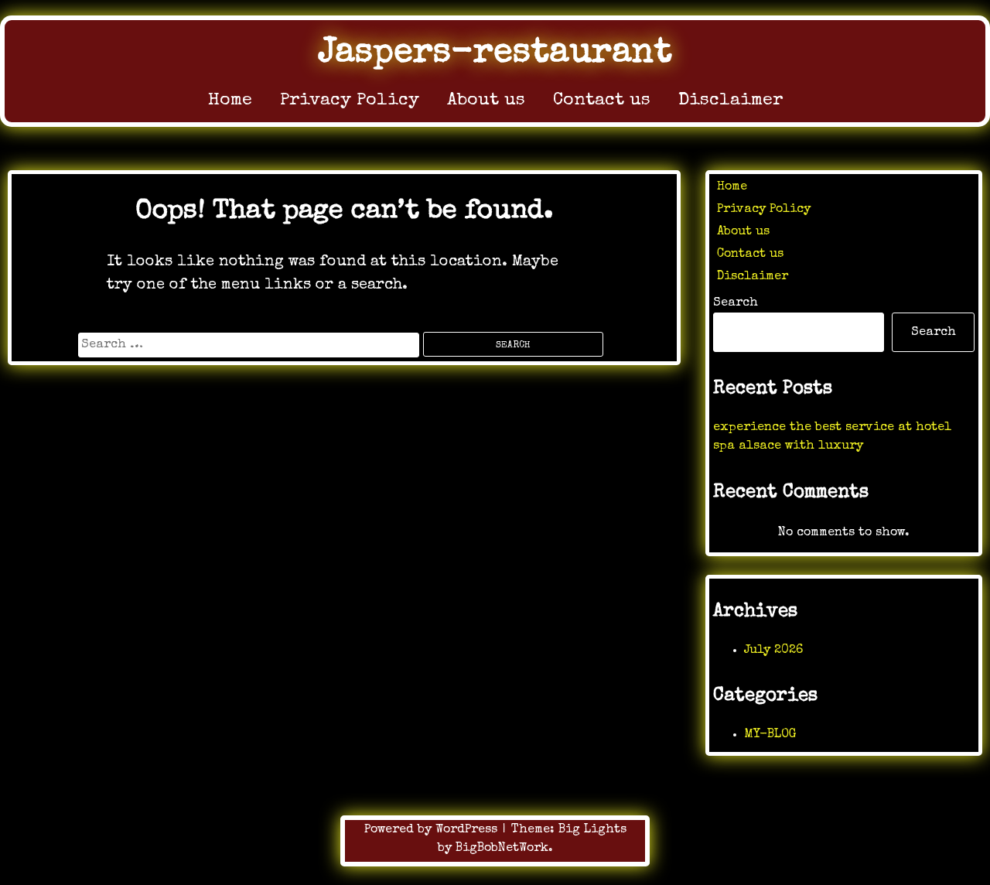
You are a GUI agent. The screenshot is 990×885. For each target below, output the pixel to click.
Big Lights (592, 830)
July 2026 (773, 650)
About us (486, 101)
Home (230, 101)
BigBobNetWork (502, 848)
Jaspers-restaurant (495, 53)
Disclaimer (730, 101)
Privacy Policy (349, 101)
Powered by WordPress (432, 830)
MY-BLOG (770, 735)
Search (735, 303)
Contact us (601, 101)
